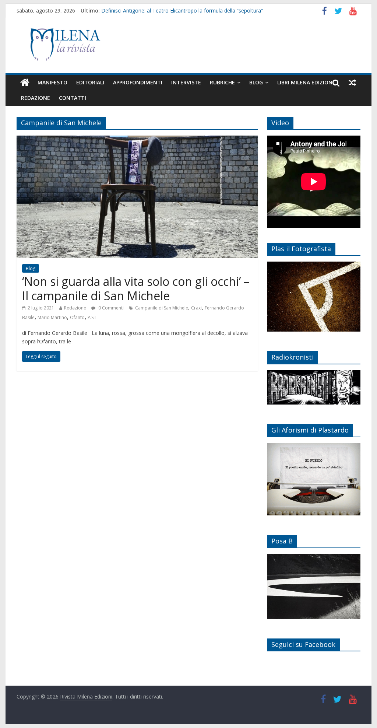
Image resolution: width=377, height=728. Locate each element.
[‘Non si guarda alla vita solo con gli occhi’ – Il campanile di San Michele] (137, 140)
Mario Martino (52, 317)
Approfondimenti (137, 82)
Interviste (186, 82)
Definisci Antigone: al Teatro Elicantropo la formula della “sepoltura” (182, 10)
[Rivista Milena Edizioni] (25, 82)
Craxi (196, 308)
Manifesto (52, 82)
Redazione (35, 97)
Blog (256, 82)
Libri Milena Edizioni (305, 82)
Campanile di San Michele (161, 308)
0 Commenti (110, 308)
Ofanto (77, 317)
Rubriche (222, 82)
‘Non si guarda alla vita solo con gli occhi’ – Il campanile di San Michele (135, 288)
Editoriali (90, 82)
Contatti (72, 97)
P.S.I (92, 317)
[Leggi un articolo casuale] (352, 82)
